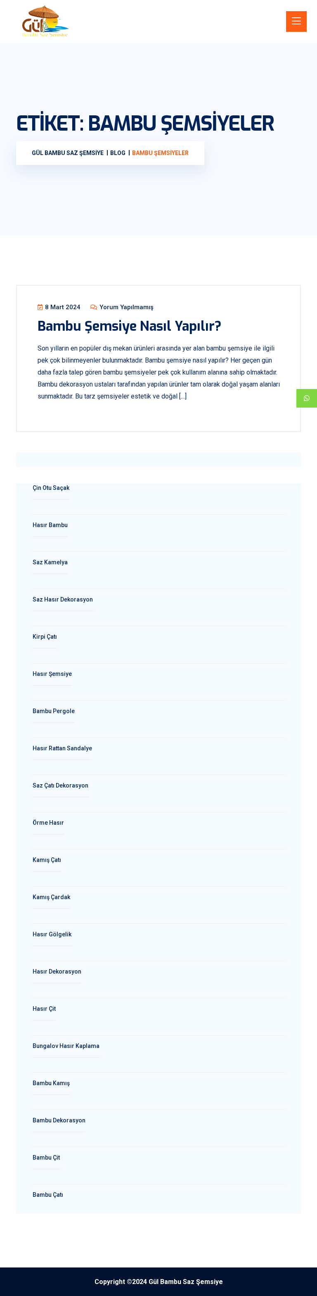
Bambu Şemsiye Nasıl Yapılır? (130, 326)
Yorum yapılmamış (126, 307)
